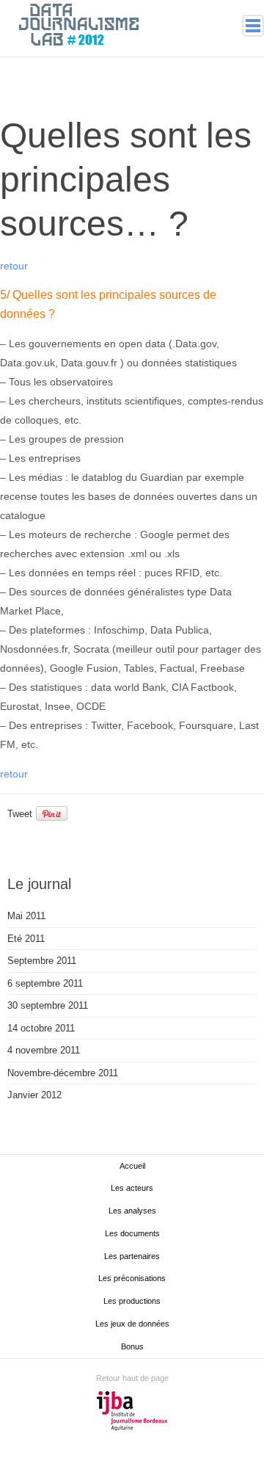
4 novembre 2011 (43, 1050)
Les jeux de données (132, 1323)
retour (14, 266)
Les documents (132, 1233)
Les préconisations (132, 1278)
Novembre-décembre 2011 (62, 1072)
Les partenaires (132, 1256)
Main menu (253, 26)
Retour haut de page (132, 1378)
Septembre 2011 (41, 960)
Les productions (132, 1300)
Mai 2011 (26, 915)
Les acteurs (132, 1187)
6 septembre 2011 (45, 983)
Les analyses (132, 1210)
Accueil (132, 1165)
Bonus (132, 1346)
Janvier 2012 (34, 1094)
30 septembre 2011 (47, 1005)
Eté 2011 (26, 938)
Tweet (19, 813)
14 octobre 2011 (41, 1028)
